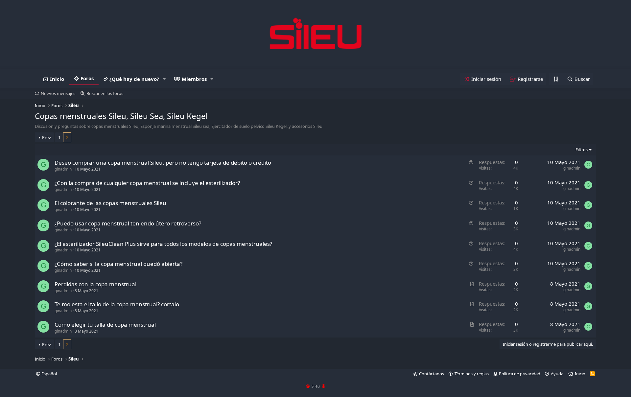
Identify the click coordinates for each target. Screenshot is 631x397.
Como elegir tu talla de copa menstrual (105, 324)
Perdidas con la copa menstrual (95, 284)
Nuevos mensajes (58, 93)
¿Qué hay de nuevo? (134, 79)
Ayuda (557, 374)
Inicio (57, 79)
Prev (46, 137)
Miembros (194, 79)
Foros (87, 78)
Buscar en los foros (104, 93)
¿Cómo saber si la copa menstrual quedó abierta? (118, 264)
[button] (164, 79)
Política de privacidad (519, 374)
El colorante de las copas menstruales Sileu (110, 203)
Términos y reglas (472, 374)
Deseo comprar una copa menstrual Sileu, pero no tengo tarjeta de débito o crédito (163, 162)
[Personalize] (556, 79)
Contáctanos (431, 374)
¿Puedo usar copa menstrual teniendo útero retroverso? (128, 223)
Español (48, 374)
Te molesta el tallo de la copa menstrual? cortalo (117, 304)
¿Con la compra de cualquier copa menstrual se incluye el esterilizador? (147, 183)
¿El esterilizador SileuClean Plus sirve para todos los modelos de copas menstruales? (163, 243)
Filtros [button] (581, 149)
